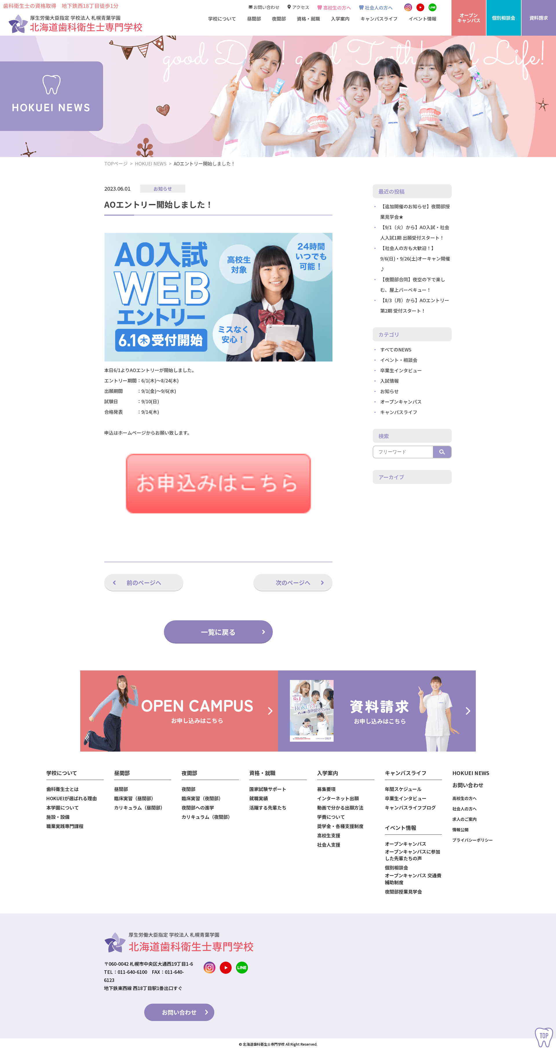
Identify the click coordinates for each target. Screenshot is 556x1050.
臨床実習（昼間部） (135, 798)
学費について (331, 817)
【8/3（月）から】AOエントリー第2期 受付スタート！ (414, 305)
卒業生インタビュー (401, 370)
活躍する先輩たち (267, 807)
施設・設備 (58, 817)
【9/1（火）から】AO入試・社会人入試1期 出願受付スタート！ (414, 232)
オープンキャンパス (401, 401)
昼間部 (121, 789)
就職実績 (258, 798)
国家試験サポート (267, 789)
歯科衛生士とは (62, 789)
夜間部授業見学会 (403, 891)
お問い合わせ (266, 7)
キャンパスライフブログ (410, 807)
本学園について (62, 807)
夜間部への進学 (198, 807)
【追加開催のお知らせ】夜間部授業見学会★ (415, 211)
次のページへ (293, 582)
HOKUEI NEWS (151, 163)
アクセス (300, 7)
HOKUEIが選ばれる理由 (71, 798)
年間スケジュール (403, 789)
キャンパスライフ (398, 412)
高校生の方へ (337, 7)
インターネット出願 (338, 798)
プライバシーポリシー (472, 840)
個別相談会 (396, 867)
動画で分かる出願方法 (340, 807)
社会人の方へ (379, 7)
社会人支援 (328, 844)
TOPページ (116, 163)
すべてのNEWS (395, 349)
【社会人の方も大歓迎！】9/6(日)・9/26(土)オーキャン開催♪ (415, 258)
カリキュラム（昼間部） (139, 807)
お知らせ (162, 188)
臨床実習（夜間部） (202, 798)
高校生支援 (328, 835)
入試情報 (389, 380)
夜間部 (188, 789)
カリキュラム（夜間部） (207, 817)
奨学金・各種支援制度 (340, 826)
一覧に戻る (218, 632)
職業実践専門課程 (64, 826)
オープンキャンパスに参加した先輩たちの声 (412, 855)
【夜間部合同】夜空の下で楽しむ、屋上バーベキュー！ (412, 284)
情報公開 (460, 829)
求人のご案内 (464, 819)
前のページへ (144, 582)
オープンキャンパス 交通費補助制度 (413, 878)
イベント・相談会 (398, 359)
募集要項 (326, 789)
